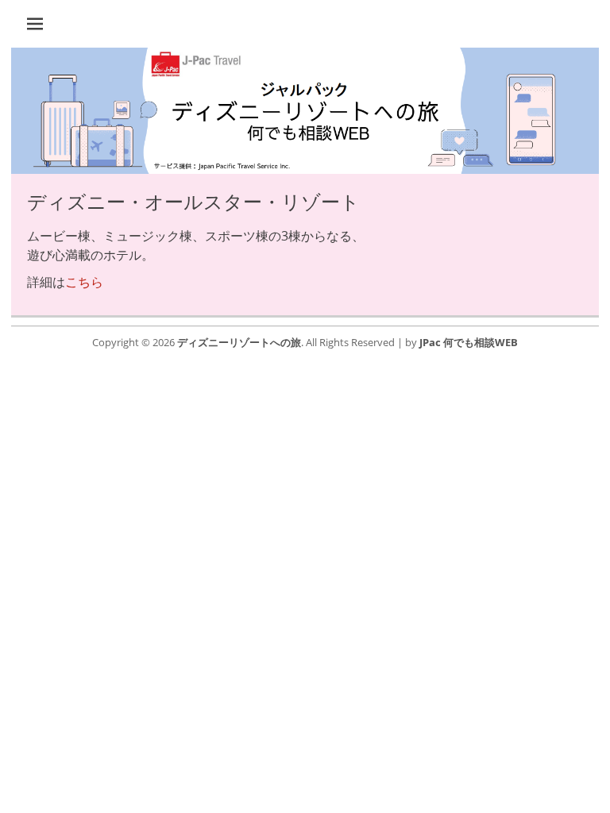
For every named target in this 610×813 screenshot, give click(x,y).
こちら (84, 282)
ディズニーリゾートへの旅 (239, 342)
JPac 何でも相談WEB (468, 342)
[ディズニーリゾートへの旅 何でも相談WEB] (305, 169)
